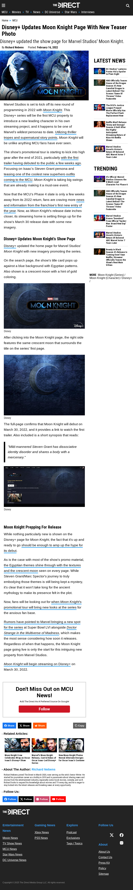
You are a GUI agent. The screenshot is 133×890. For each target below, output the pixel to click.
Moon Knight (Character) (105, 278)
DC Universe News (14, 860)
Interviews (88, 12)
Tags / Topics (74, 843)
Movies (16, 12)
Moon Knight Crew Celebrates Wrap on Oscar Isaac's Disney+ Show (17, 758)
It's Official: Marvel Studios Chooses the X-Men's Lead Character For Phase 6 (117, 181)
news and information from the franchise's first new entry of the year (44, 205)
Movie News (10, 837)
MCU (4, 12)
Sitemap (104, 873)
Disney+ (10, 246)
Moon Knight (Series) (111, 274)
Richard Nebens (14, 47)
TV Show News (12, 843)
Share (11, 725)
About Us (104, 851)
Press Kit (104, 862)
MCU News (10, 849)
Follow (12, 799)
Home (5, 20)
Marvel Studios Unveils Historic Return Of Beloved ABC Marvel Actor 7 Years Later (115, 152)
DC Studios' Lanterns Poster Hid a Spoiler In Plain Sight (116, 71)
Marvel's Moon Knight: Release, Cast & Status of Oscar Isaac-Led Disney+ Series (44, 759)
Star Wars (71, 12)
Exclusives (73, 837)
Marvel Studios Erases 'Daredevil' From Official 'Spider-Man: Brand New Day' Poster (116, 221)
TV (27, 12)
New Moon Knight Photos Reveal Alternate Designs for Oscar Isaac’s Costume (71, 758)
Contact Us (105, 857)
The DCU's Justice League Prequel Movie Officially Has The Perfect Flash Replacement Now (116, 110)
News (36, 12)
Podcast (71, 832)
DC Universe (52, 12)
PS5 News (41, 837)
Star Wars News (12, 854)
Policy (102, 868)
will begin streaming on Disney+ (37, 664)
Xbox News (42, 832)
